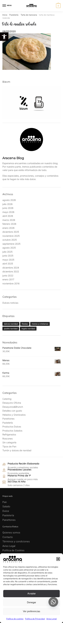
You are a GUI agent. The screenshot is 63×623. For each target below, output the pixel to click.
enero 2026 (8, 228)
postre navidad (10, 328)
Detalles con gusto (12, 410)
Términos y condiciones (16, 541)
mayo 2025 (8, 259)
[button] (4, 36)
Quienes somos (11, 532)
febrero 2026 (9, 223)
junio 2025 (7, 255)
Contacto (7, 537)
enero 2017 (8, 279)
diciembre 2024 (10, 267)
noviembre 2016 (11, 283)
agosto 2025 (9, 247)
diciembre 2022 (10, 271)
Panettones (8, 418)
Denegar (31, 602)
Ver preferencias (31, 611)
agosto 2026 (9, 200)
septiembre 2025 (11, 243)
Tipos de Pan (9, 446)
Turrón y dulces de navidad (16, 450)
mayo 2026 (8, 212)
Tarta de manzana (29, 15)
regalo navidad (28, 328)
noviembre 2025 (11, 235)
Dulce (5, 510)
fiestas (25, 324)
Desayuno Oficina (11, 402)
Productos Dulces (11, 426)
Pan (4, 502)
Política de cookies (14, 618)
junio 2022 (7, 275)
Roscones (7, 438)
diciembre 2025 (10, 231)
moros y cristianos (40, 324)
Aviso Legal (51, 618)
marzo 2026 (8, 220)
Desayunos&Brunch (12, 406)
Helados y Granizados (14, 414)
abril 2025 (7, 263)
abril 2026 (7, 216)
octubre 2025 (9, 239)
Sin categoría (9, 442)
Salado (6, 506)
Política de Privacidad (35, 618)
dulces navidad (11, 324)
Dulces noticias (10, 302)
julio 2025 (7, 251)
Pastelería (13, 15)
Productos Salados (12, 430)
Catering (6, 398)
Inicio (4, 15)
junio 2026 (7, 208)
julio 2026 (7, 204)
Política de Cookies (13, 550)
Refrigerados (9, 434)
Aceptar (31, 593)
